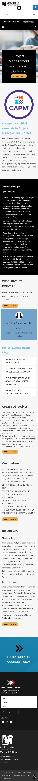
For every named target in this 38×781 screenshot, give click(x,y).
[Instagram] (7, 722)
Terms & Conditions (19, 775)
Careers (4, 772)
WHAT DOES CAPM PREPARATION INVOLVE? (16, 392)
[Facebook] (3, 722)
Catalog (5, 702)
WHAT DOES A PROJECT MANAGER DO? (16, 361)
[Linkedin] (11, 722)
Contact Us (12, 772)
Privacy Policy (31, 775)
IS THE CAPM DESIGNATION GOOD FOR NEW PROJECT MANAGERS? (17, 381)
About (5, 698)
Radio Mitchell (6, 775)
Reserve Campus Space (24, 772)
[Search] (34, 14)
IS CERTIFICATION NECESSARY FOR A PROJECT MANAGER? (18, 370)
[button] (35, 7)
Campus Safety (6, 778)
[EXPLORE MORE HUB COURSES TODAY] (19, 648)
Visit (4, 706)
